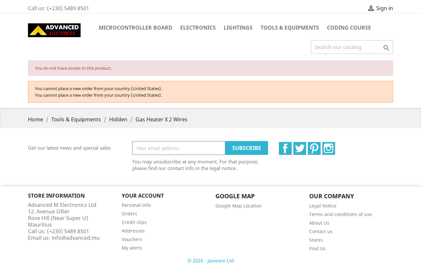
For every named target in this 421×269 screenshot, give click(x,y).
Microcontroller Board (135, 27)
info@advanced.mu (76, 237)
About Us (319, 223)
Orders (129, 213)
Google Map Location (238, 206)
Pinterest (320, 145)
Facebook (291, 145)
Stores (316, 240)
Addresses (133, 231)
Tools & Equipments (289, 27)
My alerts (132, 248)
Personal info (136, 205)
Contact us (321, 231)
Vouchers (132, 239)
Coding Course (349, 27)
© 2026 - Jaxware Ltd (210, 260)
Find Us (317, 248)
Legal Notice (322, 206)
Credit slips (134, 222)
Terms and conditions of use (340, 214)
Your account (143, 195)
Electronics (198, 27)
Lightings (238, 27)
